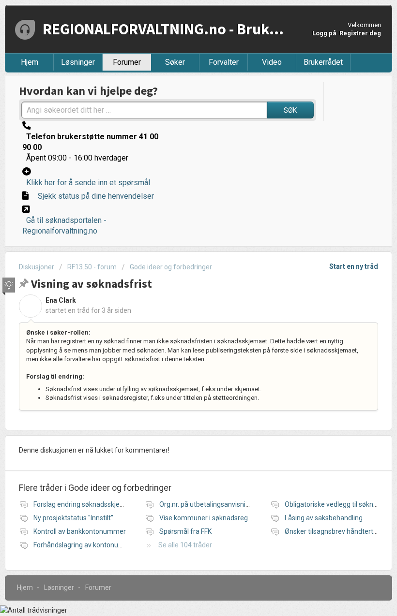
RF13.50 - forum (92, 267)
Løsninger (78, 62)
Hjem (29, 62)
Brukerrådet (323, 62)
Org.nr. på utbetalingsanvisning (206, 504)
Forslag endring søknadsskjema (81, 504)
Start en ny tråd (353, 266)
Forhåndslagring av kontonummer (85, 545)
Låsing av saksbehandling (324, 518)
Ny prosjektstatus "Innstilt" (73, 518)
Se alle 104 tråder (185, 545)
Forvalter (224, 62)
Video (272, 62)
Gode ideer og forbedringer (171, 267)
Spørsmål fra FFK (185, 531)
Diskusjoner (36, 267)
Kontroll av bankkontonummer (79, 531)
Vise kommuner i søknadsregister (210, 518)
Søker (175, 62)
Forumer (127, 62)
